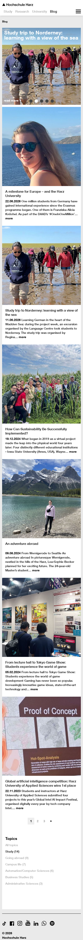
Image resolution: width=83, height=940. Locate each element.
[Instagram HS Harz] (19, 924)
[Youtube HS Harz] (28, 924)
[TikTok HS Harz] (4, 924)
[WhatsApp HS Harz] (44, 924)
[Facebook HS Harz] (12, 924)
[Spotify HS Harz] (52, 924)
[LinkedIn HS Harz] (36, 924)
